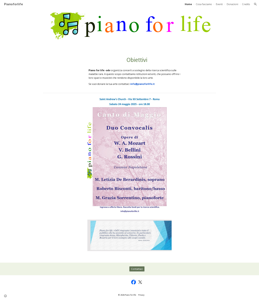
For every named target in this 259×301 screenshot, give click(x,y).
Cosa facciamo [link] (204, 4)
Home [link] (188, 4)
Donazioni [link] (232, 4)
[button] (255, 4)
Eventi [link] (219, 4)
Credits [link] (246, 4)
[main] (136, 60)
